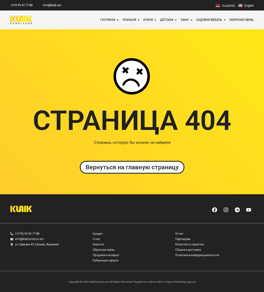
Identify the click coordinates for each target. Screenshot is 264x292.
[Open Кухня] (155, 20)
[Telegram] (237, 210)
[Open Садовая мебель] (224, 20)
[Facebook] (214, 210)
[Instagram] (226, 210)
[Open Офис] (191, 20)
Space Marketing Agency (181, 281)
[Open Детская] (175, 20)
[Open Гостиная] (117, 20)
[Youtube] (248, 210)
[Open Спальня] (138, 20)
